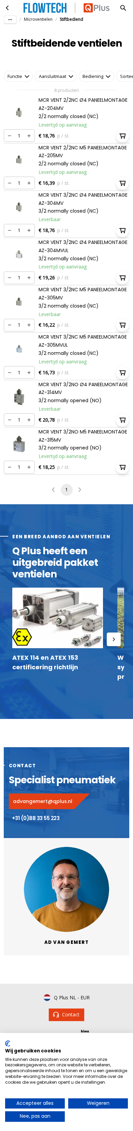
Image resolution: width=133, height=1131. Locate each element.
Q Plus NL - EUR (72, 997)
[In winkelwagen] (122, 136)
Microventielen (38, 19)
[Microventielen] (7, 8)
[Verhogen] (29, 136)
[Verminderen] (9, 136)
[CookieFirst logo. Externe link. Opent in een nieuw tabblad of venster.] (7, 1043)
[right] (113, 639)
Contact (70, 1014)
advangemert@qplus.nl (42, 801)
